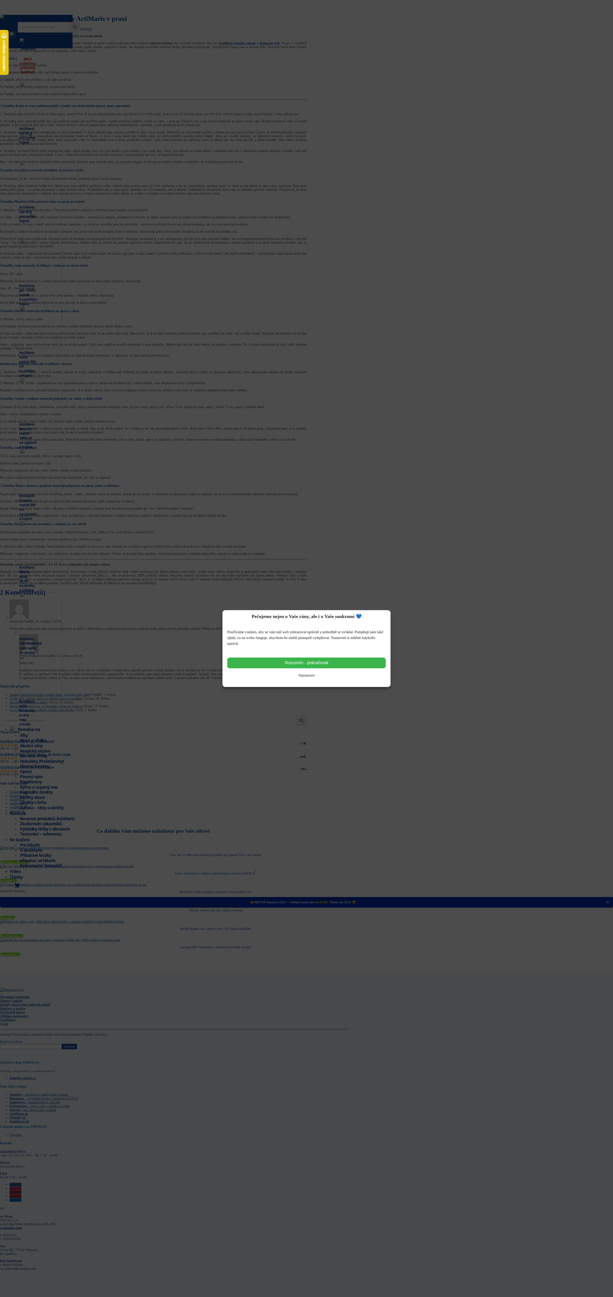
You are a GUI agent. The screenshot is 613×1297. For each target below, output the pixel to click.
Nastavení (307, 676)
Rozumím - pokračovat (306, 663)
